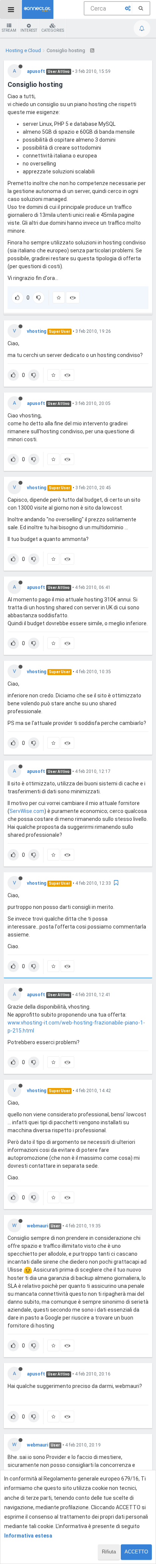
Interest (28, 30)
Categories (52, 30)
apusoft (36, 71)
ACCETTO (136, 1552)
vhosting (36, 331)
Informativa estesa (28, 1536)
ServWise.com (26, 811)
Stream (9, 30)
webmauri (37, 1226)
